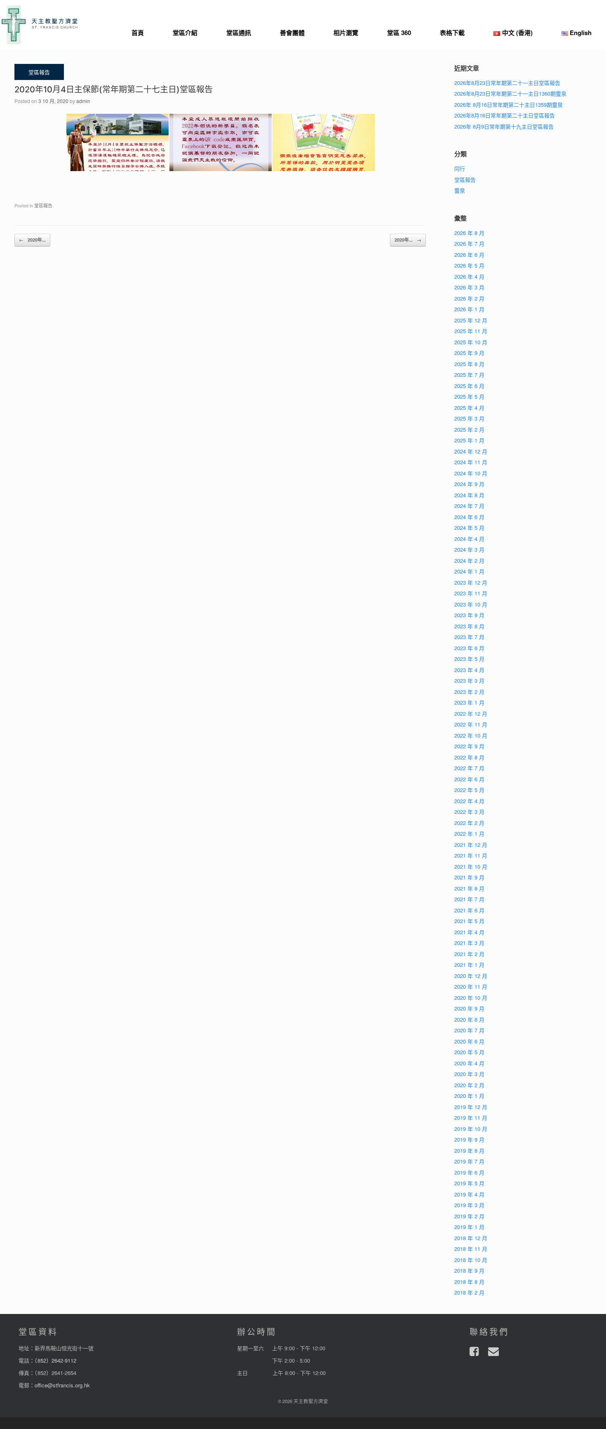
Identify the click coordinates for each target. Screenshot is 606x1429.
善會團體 (292, 32)
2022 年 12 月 (470, 713)
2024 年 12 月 (470, 451)
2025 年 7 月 (469, 374)
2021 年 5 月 (469, 921)
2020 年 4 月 (469, 1063)
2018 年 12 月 (470, 1238)
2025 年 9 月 (469, 353)
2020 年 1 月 (469, 1096)
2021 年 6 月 (469, 910)
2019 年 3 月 (469, 1205)
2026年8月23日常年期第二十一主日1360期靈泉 (510, 93)
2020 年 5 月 (469, 1052)
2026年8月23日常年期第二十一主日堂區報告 (507, 83)
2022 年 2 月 (469, 823)
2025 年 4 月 (469, 407)
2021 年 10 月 (470, 866)
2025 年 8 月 (469, 364)
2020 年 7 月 (469, 1030)
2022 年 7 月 (469, 768)
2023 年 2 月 (469, 692)
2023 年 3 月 (469, 680)
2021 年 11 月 (470, 855)
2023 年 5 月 (469, 659)
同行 (459, 168)
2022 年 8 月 (469, 757)
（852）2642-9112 (55, 1360)
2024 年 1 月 (469, 571)
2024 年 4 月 (469, 539)
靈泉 (459, 190)
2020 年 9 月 (469, 1008)
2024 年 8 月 (469, 495)
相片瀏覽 (346, 32)
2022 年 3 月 (469, 812)
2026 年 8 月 (469, 233)
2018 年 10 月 (470, 1260)
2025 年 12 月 (470, 320)
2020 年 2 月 (469, 1085)
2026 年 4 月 (469, 276)
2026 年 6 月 (469, 255)
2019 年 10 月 (470, 1129)
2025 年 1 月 (469, 440)
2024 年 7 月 (469, 506)
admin (83, 100)
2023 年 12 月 (470, 582)
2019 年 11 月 (470, 1117)
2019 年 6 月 (469, 1172)
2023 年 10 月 (470, 604)
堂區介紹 (185, 32)
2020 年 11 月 (470, 986)
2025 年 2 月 (469, 429)
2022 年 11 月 (470, 724)
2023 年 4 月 (469, 670)
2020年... (32, 240)
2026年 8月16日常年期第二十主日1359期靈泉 (508, 104)
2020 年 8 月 (469, 1019)
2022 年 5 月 (469, 790)
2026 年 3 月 (469, 287)
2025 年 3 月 (469, 418)
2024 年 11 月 (470, 462)
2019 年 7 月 (469, 1161)
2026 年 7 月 (469, 243)
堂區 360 (399, 32)
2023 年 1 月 (469, 702)
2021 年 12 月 (470, 844)
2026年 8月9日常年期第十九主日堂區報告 (504, 126)
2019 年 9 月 (469, 1139)
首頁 (138, 32)
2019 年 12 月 (470, 1107)
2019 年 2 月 (469, 1216)
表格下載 (452, 32)
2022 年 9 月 (469, 746)
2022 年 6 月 (469, 779)
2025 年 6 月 (469, 386)
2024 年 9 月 (469, 484)
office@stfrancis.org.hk (62, 1385)
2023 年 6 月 (469, 648)
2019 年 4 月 (469, 1194)
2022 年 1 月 (469, 833)
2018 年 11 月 (470, 1249)
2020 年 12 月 (470, 976)
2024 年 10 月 (470, 473)
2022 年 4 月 (469, 801)
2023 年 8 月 (469, 626)
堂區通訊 (238, 32)
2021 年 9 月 (469, 877)
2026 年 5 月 (469, 265)
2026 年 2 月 (469, 298)
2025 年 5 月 (469, 396)
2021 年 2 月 (469, 954)
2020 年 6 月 (469, 1041)
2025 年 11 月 (470, 331)
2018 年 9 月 (469, 1270)
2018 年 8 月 (469, 1282)
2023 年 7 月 (469, 637)
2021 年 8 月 (469, 888)
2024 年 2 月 (469, 560)
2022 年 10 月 (470, 735)
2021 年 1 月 (469, 964)
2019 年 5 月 (469, 1183)
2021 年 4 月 (469, 932)
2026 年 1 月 (469, 309)
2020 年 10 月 (470, 997)
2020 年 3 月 (469, 1074)
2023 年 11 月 (470, 593)
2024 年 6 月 (469, 517)
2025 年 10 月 (470, 342)
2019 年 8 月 (469, 1150)
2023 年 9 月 (469, 615)
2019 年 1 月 (469, 1227)
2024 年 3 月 (469, 549)
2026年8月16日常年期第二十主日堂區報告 (504, 115)
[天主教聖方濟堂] (39, 24)
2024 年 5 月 (469, 527)
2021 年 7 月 (469, 899)
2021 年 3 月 (469, 943)
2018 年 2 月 (469, 1292)
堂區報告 (43, 205)
